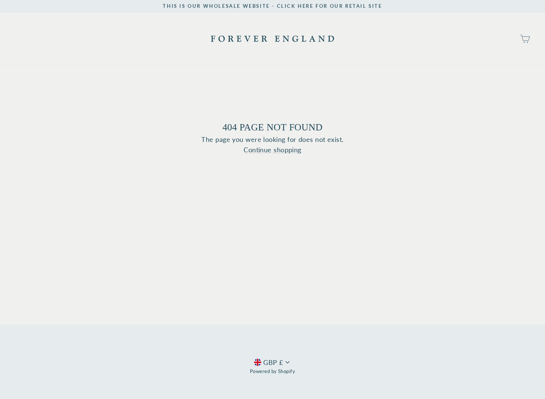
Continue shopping (272, 149)
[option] (272, 6)
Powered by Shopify (272, 371)
